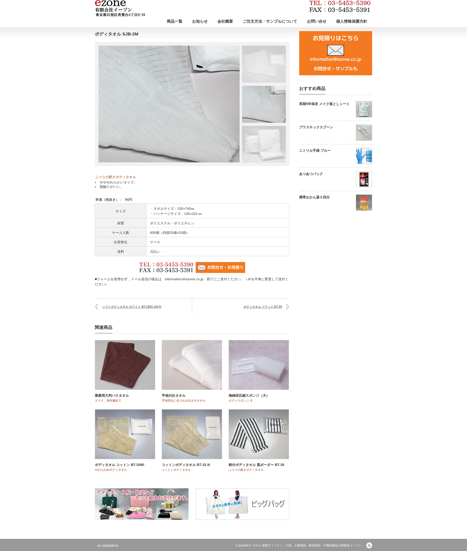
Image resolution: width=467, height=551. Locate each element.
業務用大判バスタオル (112, 395)
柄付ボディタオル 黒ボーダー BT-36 (256, 465)
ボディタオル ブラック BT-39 (262, 306)
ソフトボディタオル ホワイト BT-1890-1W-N (131, 306)
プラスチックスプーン (316, 127)
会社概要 (225, 21)
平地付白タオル (174, 395)
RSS (369, 545)
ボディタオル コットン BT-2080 (119, 465)
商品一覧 (174, 21)
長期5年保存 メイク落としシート (324, 104)
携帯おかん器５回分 (314, 197)
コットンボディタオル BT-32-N (186, 465)
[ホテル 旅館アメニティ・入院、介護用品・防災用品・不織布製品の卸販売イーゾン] (232, 8)
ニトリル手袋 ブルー (315, 150)
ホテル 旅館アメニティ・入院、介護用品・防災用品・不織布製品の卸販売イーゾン (307, 545)
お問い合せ (316, 21)
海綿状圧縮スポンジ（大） (249, 395)
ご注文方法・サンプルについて (270, 21)
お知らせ (200, 21)
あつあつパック (311, 174)
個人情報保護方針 (351, 21)
